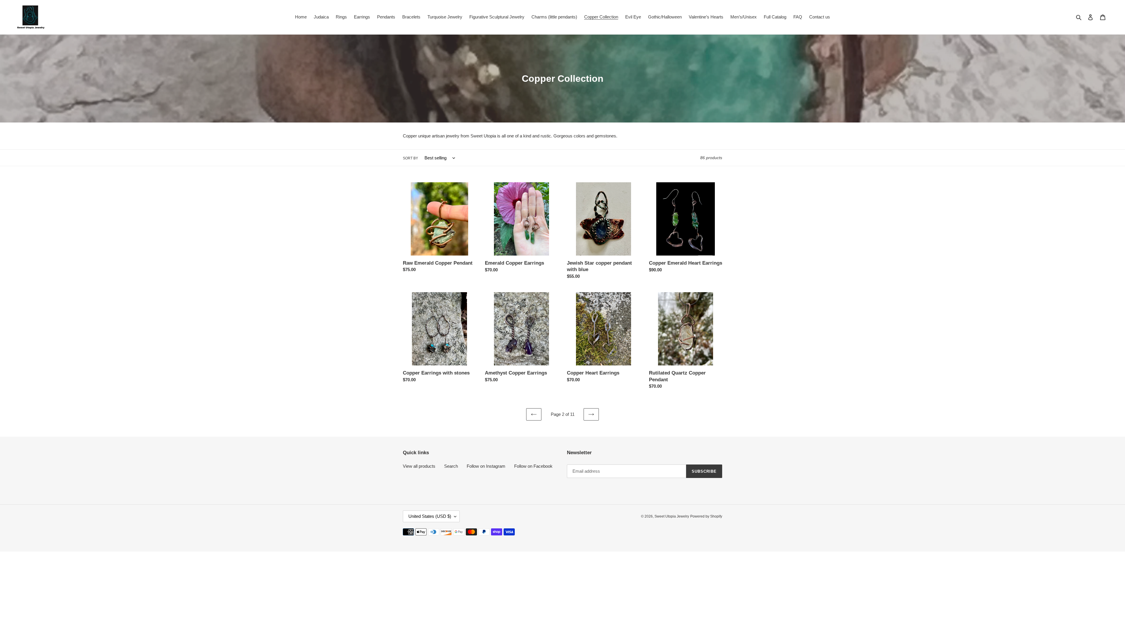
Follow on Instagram (486, 466)
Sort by (410, 158)
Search (451, 466)
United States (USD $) (429, 516)
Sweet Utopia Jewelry (671, 516)
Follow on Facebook (533, 466)
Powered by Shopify (706, 516)
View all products (419, 466)
